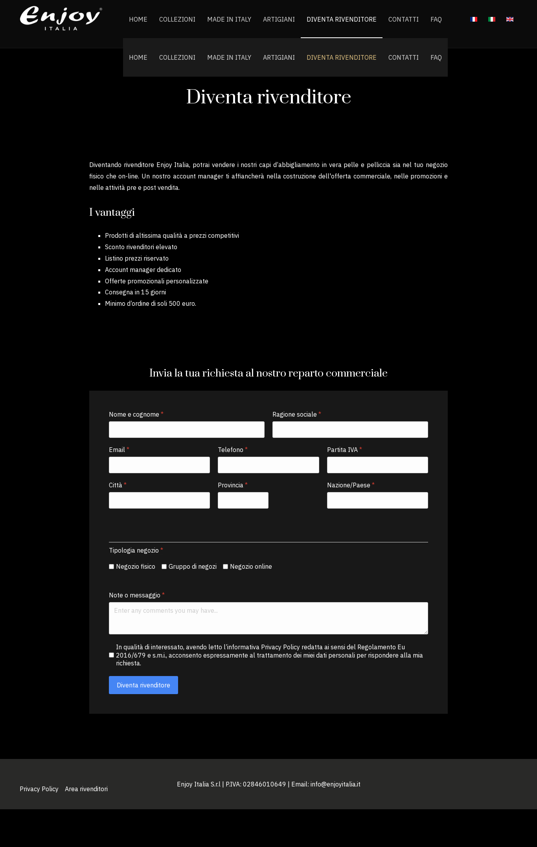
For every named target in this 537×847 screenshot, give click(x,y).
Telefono (233, 450)
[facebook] (504, 789)
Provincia (233, 485)
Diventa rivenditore (342, 57)
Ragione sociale (296, 414)
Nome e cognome (136, 414)
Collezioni (177, 57)
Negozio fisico (135, 566)
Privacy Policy (39, 789)
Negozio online (251, 566)
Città (118, 485)
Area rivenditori (86, 789)
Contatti (403, 57)
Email (119, 450)
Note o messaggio (137, 595)
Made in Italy (229, 57)
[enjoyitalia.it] (61, 19)
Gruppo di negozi (193, 566)
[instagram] (515, 789)
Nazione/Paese (351, 485)
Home (138, 57)
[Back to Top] (519, 823)
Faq (436, 57)
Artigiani (279, 57)
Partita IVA (344, 450)
